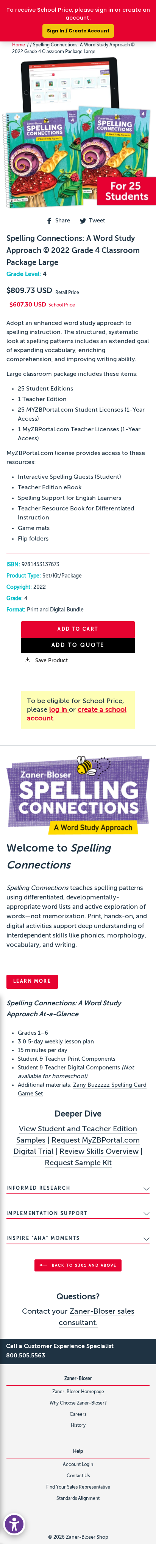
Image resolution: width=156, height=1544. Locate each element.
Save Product (51, 660)
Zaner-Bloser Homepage (78, 1392)
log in (59, 709)
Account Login (78, 1465)
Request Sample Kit (78, 1163)
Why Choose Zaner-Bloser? (78, 1403)
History (78, 1425)
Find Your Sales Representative (78, 1487)
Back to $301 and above (83, 1265)
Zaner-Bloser (78, 1379)
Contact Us (78, 1476)
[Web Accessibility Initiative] (14, 1524)
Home (18, 45)
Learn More (32, 981)
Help (78, 1451)
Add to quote (78, 645)
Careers (78, 1414)
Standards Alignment (78, 1499)
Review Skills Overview (99, 1152)
